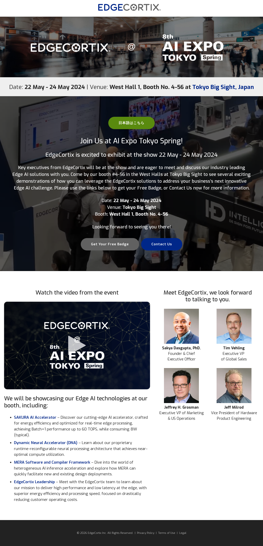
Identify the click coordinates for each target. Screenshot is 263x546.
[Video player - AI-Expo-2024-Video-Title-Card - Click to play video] (77, 345)
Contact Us (161, 244)
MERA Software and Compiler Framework (52, 462)
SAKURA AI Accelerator (35, 417)
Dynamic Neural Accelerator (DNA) (45, 442)
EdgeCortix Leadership (34, 481)
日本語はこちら (131, 122)
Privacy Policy (145, 533)
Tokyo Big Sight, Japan (223, 87)
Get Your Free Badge (110, 244)
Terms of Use (166, 533)
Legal (182, 533)
